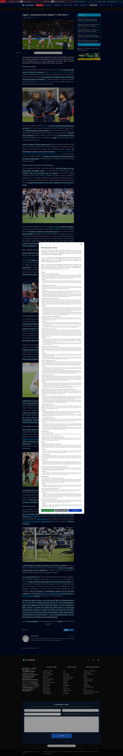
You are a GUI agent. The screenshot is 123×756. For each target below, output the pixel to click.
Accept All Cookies (47, 510)
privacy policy (65, 269)
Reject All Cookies (61, 510)
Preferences (75, 510)
